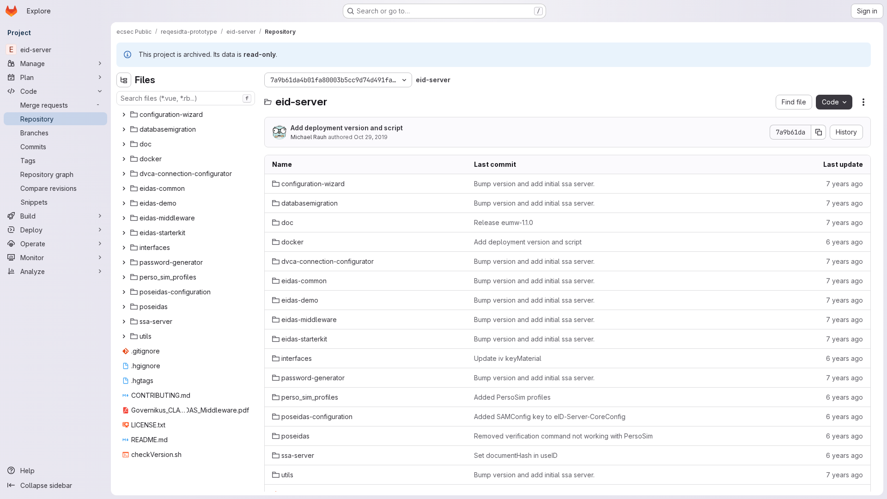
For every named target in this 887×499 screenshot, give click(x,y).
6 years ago (844, 242)
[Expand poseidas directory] (123, 306)
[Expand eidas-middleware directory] (123, 218)
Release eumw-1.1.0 (503, 222)
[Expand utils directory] (123, 336)
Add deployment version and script (347, 128)
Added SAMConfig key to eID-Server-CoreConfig (550, 416)
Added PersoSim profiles (512, 397)
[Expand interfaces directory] (123, 247)
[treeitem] (186, 114)
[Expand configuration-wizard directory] (123, 114)
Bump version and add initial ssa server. (534, 184)
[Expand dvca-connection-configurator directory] (123, 173)
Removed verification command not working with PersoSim (563, 436)
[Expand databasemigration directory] (123, 129)
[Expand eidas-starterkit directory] (123, 232)
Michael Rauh (309, 137)
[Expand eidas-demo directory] (123, 203)
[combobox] (185, 98)
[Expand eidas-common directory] (123, 188)
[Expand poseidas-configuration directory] (123, 292)
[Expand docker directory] (123, 158)
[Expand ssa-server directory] (123, 321)
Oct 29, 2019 (371, 137)
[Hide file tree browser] (123, 80)
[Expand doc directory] (123, 144)
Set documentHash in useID (516, 455)
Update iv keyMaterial (507, 358)
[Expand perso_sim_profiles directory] (123, 277)
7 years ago (844, 184)
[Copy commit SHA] (818, 132)
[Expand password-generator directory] (123, 262)
